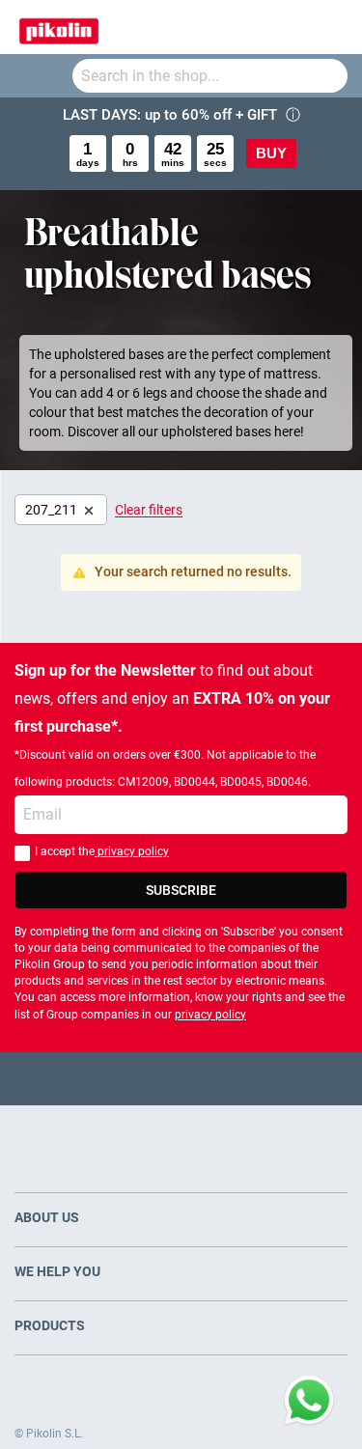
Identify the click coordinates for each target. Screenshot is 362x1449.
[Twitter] (143, 1079)
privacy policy (132, 851)
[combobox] (210, 76)
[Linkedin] (256, 1079)
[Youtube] (181, 1079)
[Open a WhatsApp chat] (309, 1400)
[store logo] (58, 27)
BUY (271, 153)
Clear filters (148, 509)
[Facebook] (106, 1079)
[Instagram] (218, 1079)
